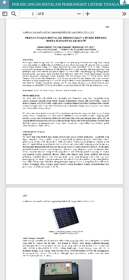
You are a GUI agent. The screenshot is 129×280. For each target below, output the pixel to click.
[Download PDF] (124, 2)
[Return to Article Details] (4, 4)
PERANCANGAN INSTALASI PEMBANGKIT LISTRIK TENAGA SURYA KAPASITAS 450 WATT (70, 4)
